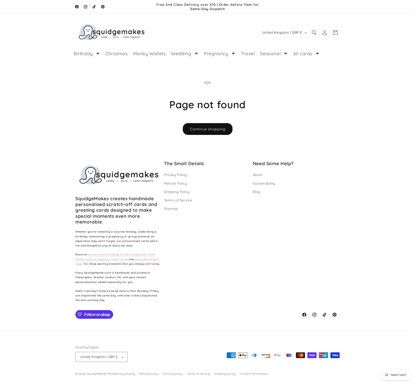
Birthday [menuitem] (83, 53)
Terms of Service (178, 200)
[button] (314, 32)
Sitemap (171, 208)
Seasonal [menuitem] (270, 53)
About (258, 175)
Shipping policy (225, 373)
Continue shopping (207, 129)
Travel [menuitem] (248, 53)
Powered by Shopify (121, 374)
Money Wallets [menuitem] (149, 53)
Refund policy (149, 373)
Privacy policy (173, 373)
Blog (256, 191)
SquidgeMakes (97, 374)
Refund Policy (175, 183)
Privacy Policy (175, 175)
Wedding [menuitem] (181, 53)
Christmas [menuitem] (116, 53)
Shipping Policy (176, 191)
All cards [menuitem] (302, 53)
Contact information (254, 373)
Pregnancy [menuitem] (216, 53)
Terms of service (198, 373)
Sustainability (264, 183)
